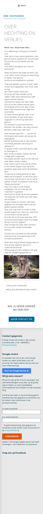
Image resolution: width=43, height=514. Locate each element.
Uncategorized (17, 16)
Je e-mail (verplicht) (10, 417)
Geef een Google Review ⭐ (16, 371)
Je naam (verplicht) (10, 408)
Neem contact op (21, 319)
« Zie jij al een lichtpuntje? (16, 285)
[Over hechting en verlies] (21, 267)
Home (5, 16)
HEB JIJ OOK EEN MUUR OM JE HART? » (21, 290)
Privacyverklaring (9, 345)
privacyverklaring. (12, 430)
